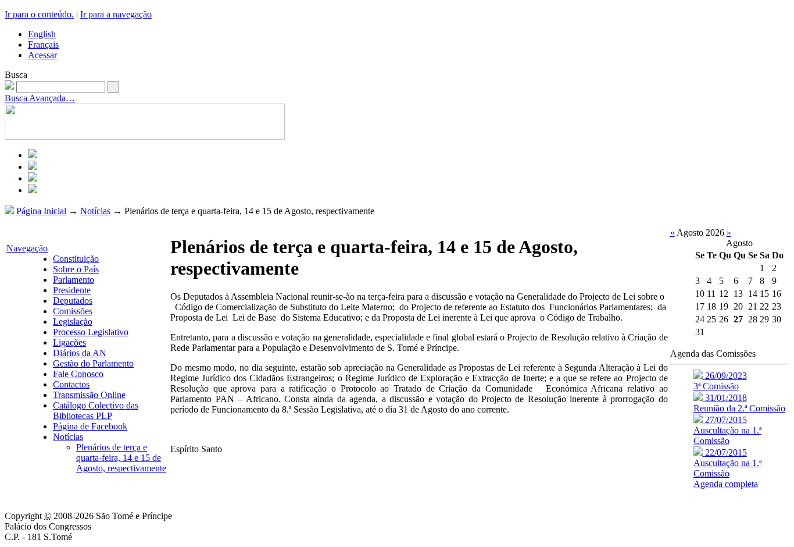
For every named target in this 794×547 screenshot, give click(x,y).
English (42, 34)
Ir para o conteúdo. (39, 14)
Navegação (27, 248)
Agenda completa (725, 484)
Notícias (95, 211)
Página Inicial (41, 211)
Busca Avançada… (40, 98)
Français (43, 44)
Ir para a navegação (116, 14)
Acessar (42, 55)
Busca (16, 75)
